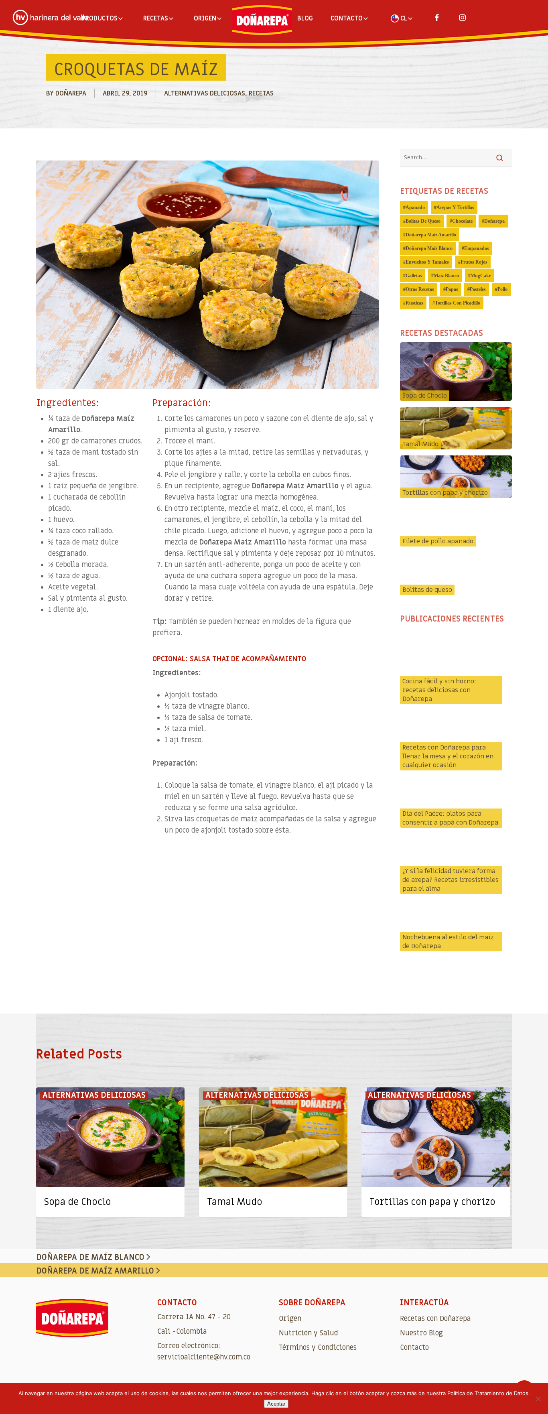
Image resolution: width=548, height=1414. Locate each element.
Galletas (414, 275)
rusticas (414, 303)
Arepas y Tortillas (455, 207)
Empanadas (476, 248)
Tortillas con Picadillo (457, 303)
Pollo (502, 289)
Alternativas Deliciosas (204, 93)
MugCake (481, 275)
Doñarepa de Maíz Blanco (91, 1257)
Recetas (261, 93)
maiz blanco (446, 275)
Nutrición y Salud (308, 1333)
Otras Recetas (420, 289)
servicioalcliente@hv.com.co (203, 1357)
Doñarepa (70, 93)
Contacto (414, 1347)
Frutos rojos (474, 262)
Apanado (415, 207)
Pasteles (478, 289)
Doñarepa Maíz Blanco (429, 248)
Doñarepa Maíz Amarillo (431, 235)
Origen (290, 1318)
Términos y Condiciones (318, 1347)
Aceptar (276, 1404)
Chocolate (462, 221)
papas (452, 289)
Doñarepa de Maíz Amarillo (96, 1271)
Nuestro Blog (421, 1333)
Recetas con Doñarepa (435, 1318)
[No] (538, 1399)
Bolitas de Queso (423, 221)
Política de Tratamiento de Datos (487, 1393)
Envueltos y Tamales (427, 262)
